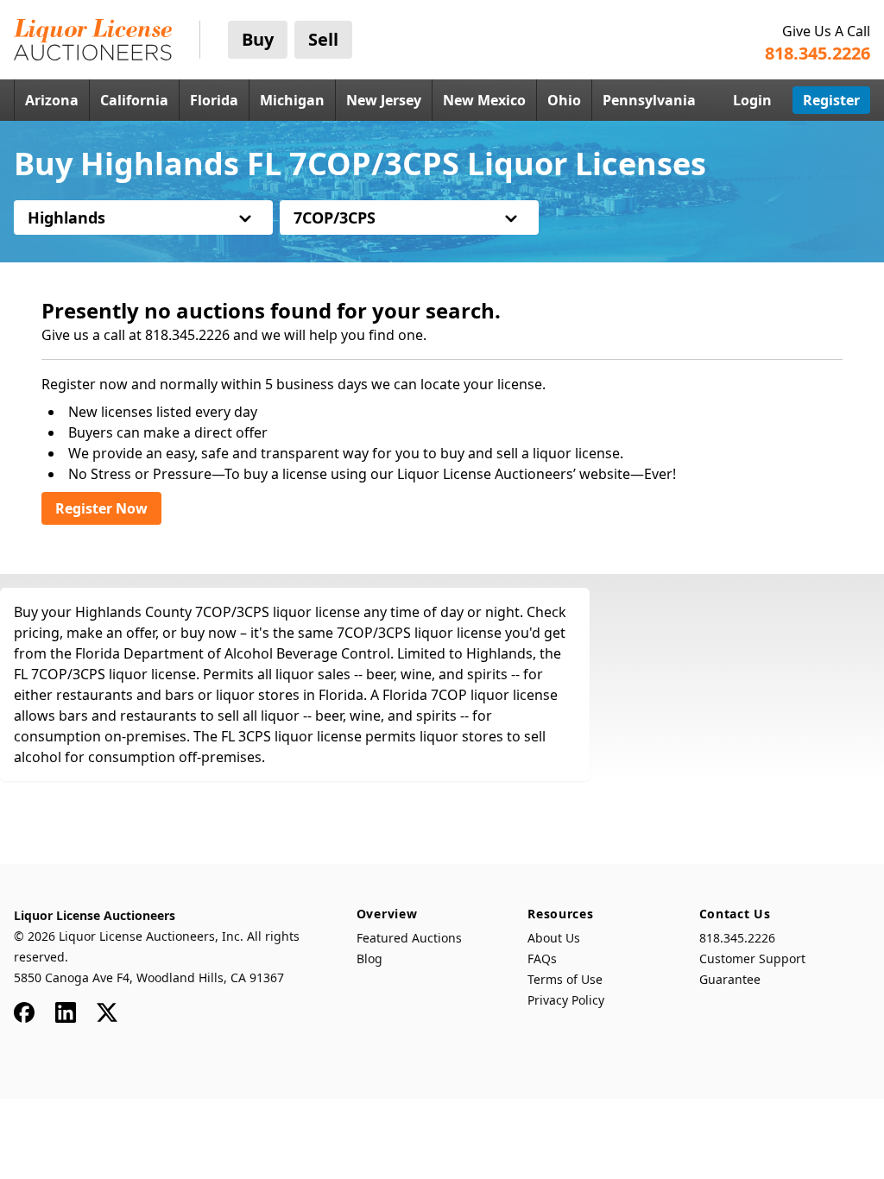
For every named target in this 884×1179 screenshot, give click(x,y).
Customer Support (752, 958)
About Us (553, 938)
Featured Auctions (409, 938)
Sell (323, 39)
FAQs (542, 958)
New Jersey (383, 100)
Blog (369, 958)
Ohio (564, 100)
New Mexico (484, 100)
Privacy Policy (565, 1000)
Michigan (292, 100)
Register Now (101, 508)
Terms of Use (565, 979)
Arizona (52, 100)
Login (752, 100)
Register (831, 100)
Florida (214, 100)
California (134, 100)
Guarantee (730, 979)
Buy (258, 39)
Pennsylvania (649, 100)
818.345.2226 (737, 938)
